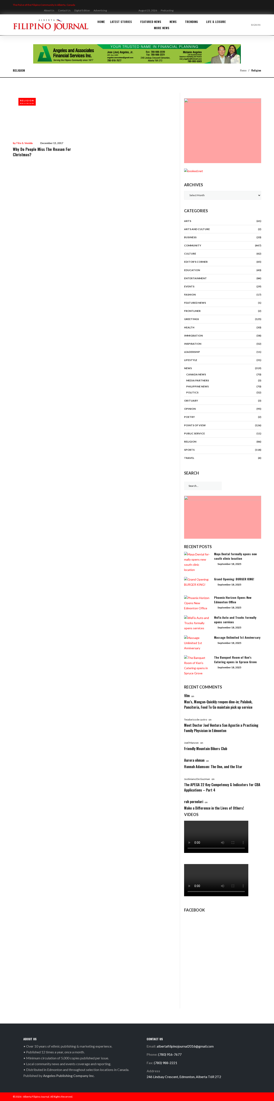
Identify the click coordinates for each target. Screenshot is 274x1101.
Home (101, 21)
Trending (191, 21)
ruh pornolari (193, 801)
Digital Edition (82, 10)
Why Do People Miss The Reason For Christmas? (42, 151)
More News (161, 28)
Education (192, 270)
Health (189, 327)
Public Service (194, 433)
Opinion (190, 408)
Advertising (100, 10)
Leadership (192, 351)
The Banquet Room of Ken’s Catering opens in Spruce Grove (235, 659)
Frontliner (192, 310)
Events (189, 286)
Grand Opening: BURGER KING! (234, 579)
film (187, 695)
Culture (190, 253)
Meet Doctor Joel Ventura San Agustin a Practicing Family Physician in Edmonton (221, 728)
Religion (27, 100)
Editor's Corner (196, 261)
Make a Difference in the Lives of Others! (214, 808)
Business (190, 237)
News (173, 21)
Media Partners (197, 380)
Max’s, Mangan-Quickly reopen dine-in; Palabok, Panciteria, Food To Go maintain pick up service (218, 704)
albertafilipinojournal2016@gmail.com (185, 1046)
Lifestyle (190, 360)
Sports (189, 449)
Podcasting (167, 10)
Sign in (255, 24)
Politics (192, 392)
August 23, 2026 (147, 10)
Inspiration (192, 343)
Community (192, 245)
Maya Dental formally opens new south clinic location (235, 556)
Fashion (190, 294)
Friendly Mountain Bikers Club (205, 748)
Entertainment (195, 278)
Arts (187, 221)
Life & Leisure (216, 21)
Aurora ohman (194, 760)
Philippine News (197, 386)
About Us (49, 10)
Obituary (191, 400)
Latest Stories (121, 21)
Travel (189, 458)
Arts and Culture (197, 229)
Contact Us (64, 10)
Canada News (196, 374)
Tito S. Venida (24, 143)
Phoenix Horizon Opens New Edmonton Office (232, 599)
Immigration (193, 335)
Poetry (189, 417)
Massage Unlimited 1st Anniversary (237, 637)
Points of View (195, 425)
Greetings (191, 319)
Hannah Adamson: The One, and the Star (213, 766)
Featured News (150, 21)
